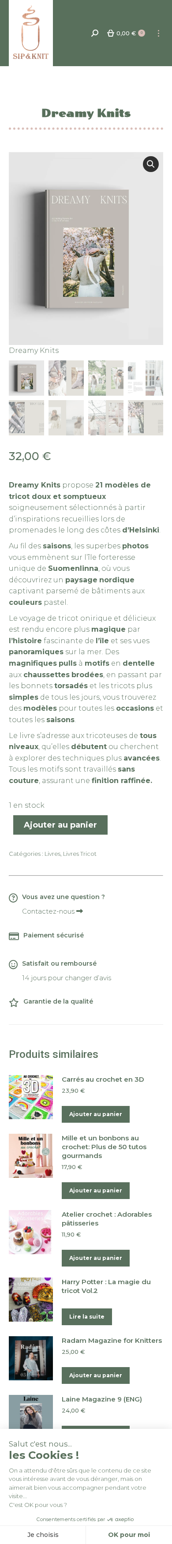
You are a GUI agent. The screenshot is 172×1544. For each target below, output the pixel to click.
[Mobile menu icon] (158, 33)
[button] (151, 164)
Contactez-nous (49, 911)
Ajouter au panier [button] (95, 1114)
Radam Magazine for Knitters (112, 1340)
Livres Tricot (80, 853)
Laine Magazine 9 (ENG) (102, 1399)
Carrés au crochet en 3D (103, 1079)
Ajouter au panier (60, 825)
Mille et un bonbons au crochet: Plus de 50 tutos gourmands (104, 1147)
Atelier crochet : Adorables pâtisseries (107, 1218)
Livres (52, 853)
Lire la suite (87, 1316)
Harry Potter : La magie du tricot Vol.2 (106, 1286)
